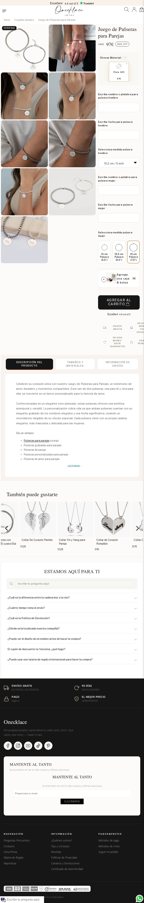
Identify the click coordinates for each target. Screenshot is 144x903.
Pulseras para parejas (37, 440)
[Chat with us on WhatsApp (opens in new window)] (139, 898)
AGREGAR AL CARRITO (119, 302)
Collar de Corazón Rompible (104, 541)
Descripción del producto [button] (29, 364)
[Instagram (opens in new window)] (18, 746)
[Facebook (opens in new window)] (8, 746)
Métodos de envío (109, 846)
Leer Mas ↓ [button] (75, 466)
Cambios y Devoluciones (65, 863)
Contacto (9, 846)
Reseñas (56, 852)
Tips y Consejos (60, 846)
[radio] (104, 252)
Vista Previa (10, 852)
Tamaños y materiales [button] (75, 364)
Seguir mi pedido (108, 852)
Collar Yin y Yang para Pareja (69, 541)
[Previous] (7, 528)
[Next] (137, 528)
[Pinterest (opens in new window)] (48, 746)
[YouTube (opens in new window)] (28, 746)
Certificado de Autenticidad (67, 869)
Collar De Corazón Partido (34, 539)
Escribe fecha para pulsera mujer (115, 206)
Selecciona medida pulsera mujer (115, 234)
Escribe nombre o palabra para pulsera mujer (117, 179)
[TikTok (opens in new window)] (38, 746)
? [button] (124, 58)
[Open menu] (4, 10)
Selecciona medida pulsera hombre (115, 151)
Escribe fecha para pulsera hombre (115, 124)
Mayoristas (10, 863)
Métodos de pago (108, 840)
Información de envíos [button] (118, 364)
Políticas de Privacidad (64, 857)
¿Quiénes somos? (61, 840)
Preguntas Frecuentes (17, 840)
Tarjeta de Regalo (13, 857)
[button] (126, 9)
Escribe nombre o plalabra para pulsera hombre (118, 96)
